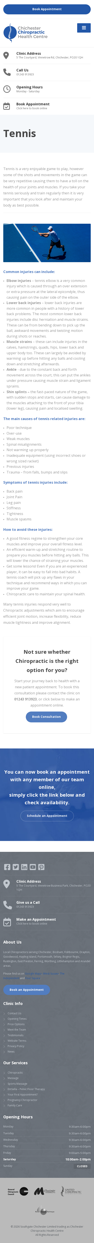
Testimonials (15, 1035)
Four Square (32, 978)
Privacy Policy (16, 1046)
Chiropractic (15, 1072)
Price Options (16, 1024)
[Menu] (84, 28)
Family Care (15, 1105)
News (11, 1051)
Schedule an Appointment (47, 816)
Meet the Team (17, 1029)
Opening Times (17, 1019)
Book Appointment (47, 9)
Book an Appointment (27, 989)
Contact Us (14, 1013)
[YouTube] (33, 869)
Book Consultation (46, 717)
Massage (13, 1078)
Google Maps (33, 973)
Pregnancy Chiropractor (22, 1100)
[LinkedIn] (24, 869)
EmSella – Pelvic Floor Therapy (26, 1089)
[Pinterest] (41, 869)
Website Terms (17, 1040)
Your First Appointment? (23, 1094)
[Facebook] (7, 869)
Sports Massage (17, 1083)
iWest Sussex (51, 973)
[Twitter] (16, 869)
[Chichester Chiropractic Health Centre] (25, 33)
